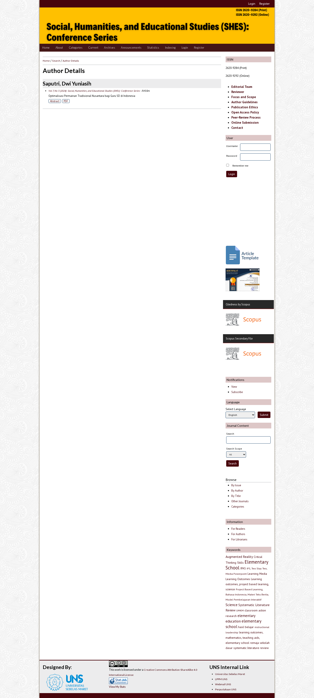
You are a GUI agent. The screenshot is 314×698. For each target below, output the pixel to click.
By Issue (236, 485)
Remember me (240, 165)
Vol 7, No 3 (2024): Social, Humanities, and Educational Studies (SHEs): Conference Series (94, 90)
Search (56, 60)
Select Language (236, 409)
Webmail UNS (223, 684)
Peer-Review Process (246, 117)
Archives (109, 47)
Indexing (170, 47)
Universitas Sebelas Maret (230, 674)
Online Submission (245, 122)
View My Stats (117, 686)
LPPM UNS (221, 679)
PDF (66, 101)
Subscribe (237, 392)
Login (251, 4)
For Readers (238, 529)
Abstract (54, 101)
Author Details (71, 60)
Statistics (153, 47)
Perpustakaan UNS (225, 689)
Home (46, 47)
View (234, 387)
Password (231, 155)
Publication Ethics (244, 107)
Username (232, 146)
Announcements (131, 47)
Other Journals (240, 501)
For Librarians (239, 539)
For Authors (238, 534)
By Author (237, 490)
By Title (236, 496)
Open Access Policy (245, 112)
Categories (76, 47)
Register (264, 4)
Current (93, 47)
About (59, 47)
